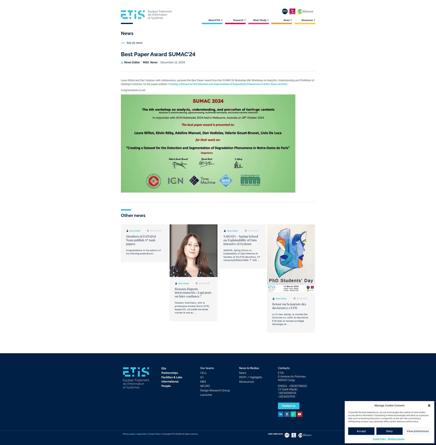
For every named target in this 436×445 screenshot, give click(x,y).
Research (238, 20)
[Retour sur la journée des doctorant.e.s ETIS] (291, 258)
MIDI (146, 62)
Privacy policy (129, 434)
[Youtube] (299, 414)
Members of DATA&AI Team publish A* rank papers (141, 240)
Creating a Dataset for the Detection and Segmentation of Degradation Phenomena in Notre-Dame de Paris (227, 84)
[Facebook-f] (287, 414)
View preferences (418, 431)
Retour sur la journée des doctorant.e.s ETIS (289, 306)
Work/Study (259, 20)
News (287, 20)
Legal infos (141, 434)
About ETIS (214, 20)
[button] (429, 405)
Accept (361, 431)
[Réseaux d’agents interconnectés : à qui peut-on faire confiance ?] (193, 250)
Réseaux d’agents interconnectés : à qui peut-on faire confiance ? (193, 292)
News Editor (135, 231)
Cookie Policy (379, 439)
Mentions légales (396, 439)
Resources (307, 20)
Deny (389, 431)
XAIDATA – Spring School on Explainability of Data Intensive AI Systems (240, 240)
